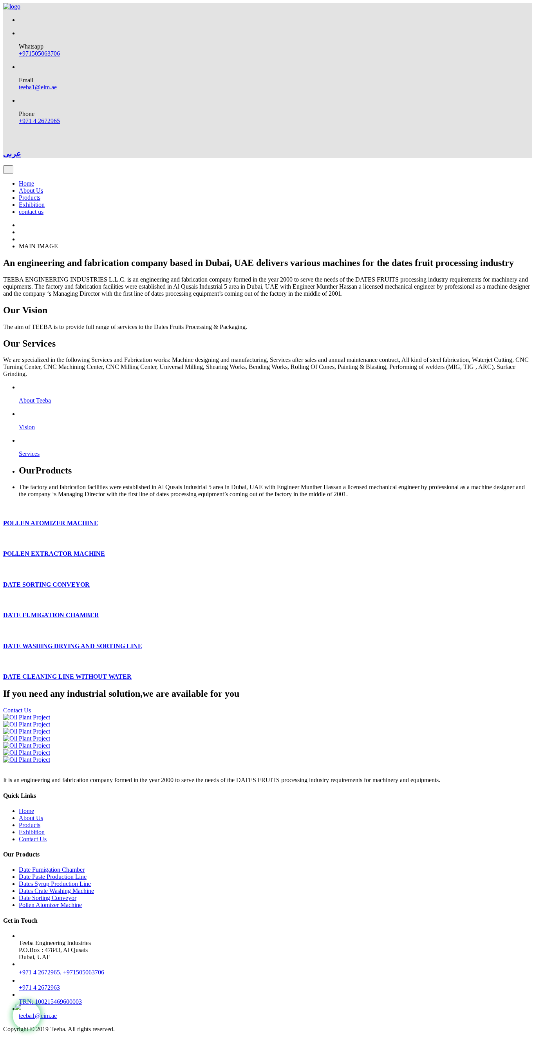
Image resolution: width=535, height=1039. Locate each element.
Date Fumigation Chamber (52, 869)
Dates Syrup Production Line (55, 883)
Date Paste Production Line (53, 876)
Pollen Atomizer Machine (50, 905)
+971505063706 (39, 53)
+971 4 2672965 (39, 120)
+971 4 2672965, (41, 972)
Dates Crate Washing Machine (56, 890)
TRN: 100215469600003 (50, 1001)
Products (29, 197)
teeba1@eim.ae (38, 87)
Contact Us (17, 710)
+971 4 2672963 (39, 987)
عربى (12, 153)
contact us (31, 211)
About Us (31, 190)
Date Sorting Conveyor (47, 897)
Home (26, 183)
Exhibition (32, 204)
